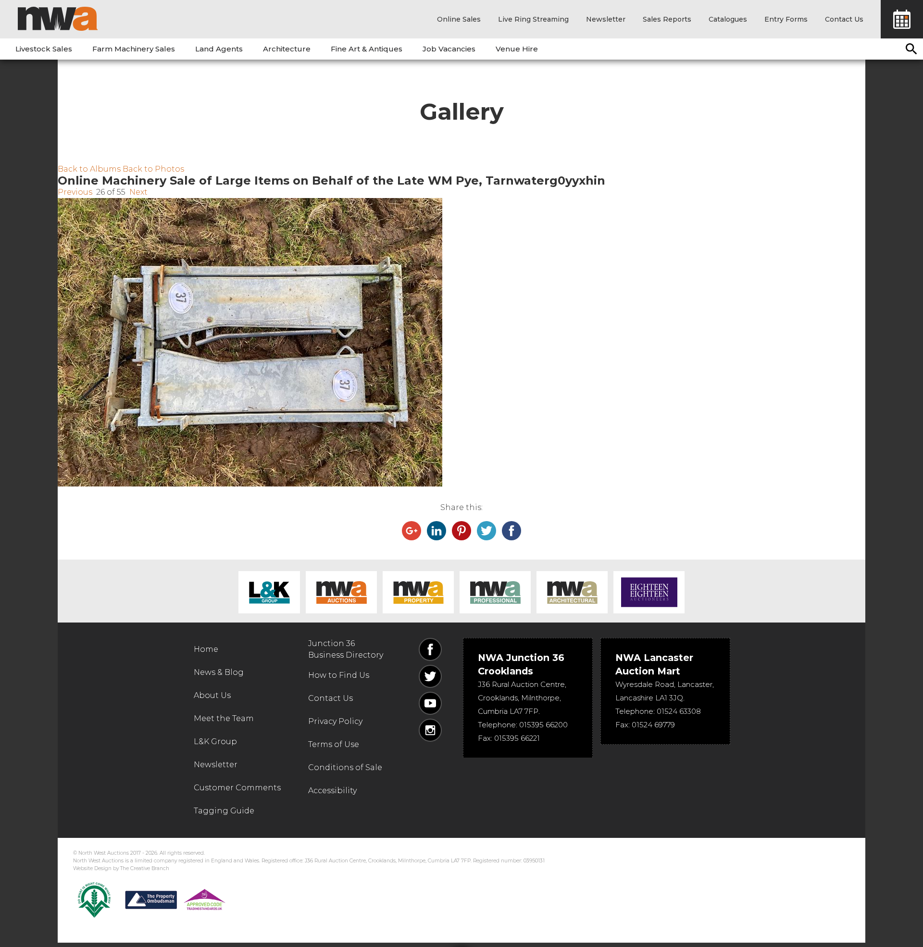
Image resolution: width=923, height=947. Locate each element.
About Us (212, 695)
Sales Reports (667, 19)
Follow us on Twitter (430, 676)
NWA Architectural (572, 592)
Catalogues (728, 19)
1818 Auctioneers (649, 592)
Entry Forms (786, 19)
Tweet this (486, 530)
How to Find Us (338, 675)
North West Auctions (58, 19)
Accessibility (332, 790)
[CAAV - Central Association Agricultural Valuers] (94, 900)
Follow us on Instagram (430, 730)
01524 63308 (679, 711)
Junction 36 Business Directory (345, 649)
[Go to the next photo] (461, 342)
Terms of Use (333, 744)
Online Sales (459, 19)
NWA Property (418, 592)
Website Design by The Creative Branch (121, 868)
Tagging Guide (224, 810)
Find (911, 49)
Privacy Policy (335, 721)
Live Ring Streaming (533, 19)
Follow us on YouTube (430, 703)
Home (206, 649)
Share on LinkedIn (436, 530)
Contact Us (844, 19)
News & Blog (219, 672)
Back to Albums (89, 169)
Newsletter (605, 19)
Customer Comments (237, 787)
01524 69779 (653, 724)
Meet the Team (224, 718)
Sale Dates (902, 19)
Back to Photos (153, 169)
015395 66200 (543, 724)
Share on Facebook (511, 530)
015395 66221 (517, 738)
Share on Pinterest (461, 530)
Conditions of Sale (345, 767)
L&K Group (269, 592)
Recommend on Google (411, 530)
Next (138, 192)
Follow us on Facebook (430, 649)
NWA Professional (495, 592)
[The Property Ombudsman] (175, 899)
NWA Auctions (341, 592)
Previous (75, 192)
